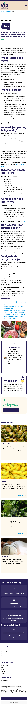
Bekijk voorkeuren (14, 702)
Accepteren (14, 699)
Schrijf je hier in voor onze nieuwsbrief (14, 633)
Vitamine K (5, 519)
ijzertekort (23, 221)
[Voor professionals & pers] (14, 612)
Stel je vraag (14, 603)
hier (8, 606)
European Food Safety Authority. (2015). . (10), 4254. (14, 312)
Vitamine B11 (6, 444)
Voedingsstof (8, 11)
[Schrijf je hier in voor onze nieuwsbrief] (14, 629)
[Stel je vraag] (14, 600)
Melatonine (5, 556)
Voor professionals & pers (14, 615)
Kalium (4, 481)
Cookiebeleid (13, 706)
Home (2, 11)
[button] (26, 684)
